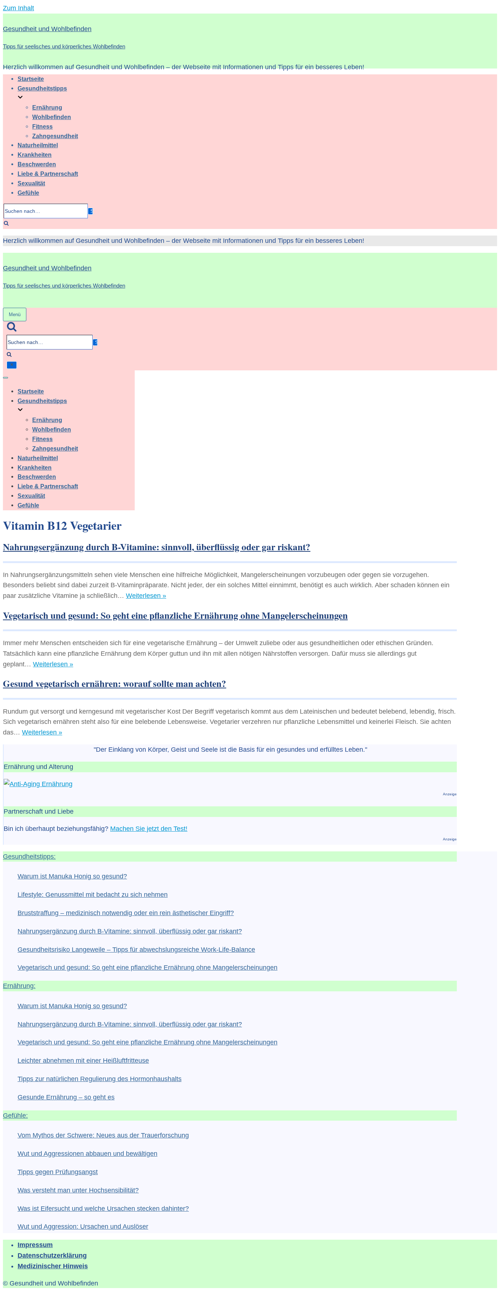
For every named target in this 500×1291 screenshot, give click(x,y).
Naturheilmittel (38, 145)
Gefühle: (15, 1115)
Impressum (35, 1245)
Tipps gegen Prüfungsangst (58, 1172)
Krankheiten (35, 154)
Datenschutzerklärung (52, 1255)
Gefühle (28, 192)
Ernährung (47, 107)
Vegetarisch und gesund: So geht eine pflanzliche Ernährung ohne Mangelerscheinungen (175, 615)
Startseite (31, 78)
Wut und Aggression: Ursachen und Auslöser (83, 1226)
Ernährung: (19, 985)
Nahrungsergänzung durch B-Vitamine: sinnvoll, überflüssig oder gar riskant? (156, 547)
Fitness (42, 126)
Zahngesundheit (55, 136)
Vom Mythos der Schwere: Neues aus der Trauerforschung (103, 1135)
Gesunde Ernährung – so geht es (66, 1097)
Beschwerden (37, 164)
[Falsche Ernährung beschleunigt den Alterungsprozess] (38, 784)
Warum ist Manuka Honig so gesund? (72, 876)
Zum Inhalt (18, 8)
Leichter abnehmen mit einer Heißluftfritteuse (83, 1060)
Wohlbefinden (51, 117)
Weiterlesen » (146, 595)
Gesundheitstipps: (29, 856)
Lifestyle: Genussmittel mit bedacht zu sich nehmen (93, 894)
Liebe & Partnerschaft (48, 173)
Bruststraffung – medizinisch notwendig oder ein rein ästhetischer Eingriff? (126, 913)
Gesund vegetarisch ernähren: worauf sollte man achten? (114, 683)
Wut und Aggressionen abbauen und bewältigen (87, 1153)
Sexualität (31, 183)
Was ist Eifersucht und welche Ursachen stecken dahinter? (103, 1208)
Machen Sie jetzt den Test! (148, 828)
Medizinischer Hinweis (53, 1266)
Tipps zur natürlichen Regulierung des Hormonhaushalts (100, 1079)
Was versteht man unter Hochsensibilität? (78, 1190)
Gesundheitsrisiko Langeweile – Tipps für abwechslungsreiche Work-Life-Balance (136, 949)
